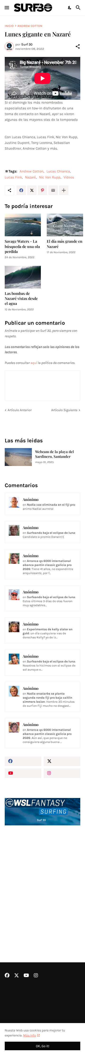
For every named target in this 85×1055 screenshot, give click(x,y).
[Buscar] (78, 8)
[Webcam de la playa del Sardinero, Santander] (18, 457)
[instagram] (62, 773)
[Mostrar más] (63, 190)
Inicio (9, 25)
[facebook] (23, 761)
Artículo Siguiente (64, 410)
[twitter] (62, 761)
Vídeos (69, 177)
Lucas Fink (13, 177)
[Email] (53, 190)
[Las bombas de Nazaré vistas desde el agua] (23, 277)
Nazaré (30, 177)
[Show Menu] (6, 8)
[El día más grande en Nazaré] (65, 225)
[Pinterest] (42, 190)
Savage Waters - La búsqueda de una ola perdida (22, 246)
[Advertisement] (42, 881)
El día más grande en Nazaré (64, 244)
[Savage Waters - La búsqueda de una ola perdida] (23, 225)
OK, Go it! (42, 1046)
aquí (33, 363)
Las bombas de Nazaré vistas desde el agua (21, 298)
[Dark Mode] (70, 8)
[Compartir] (77, 46)
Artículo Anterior (20, 410)
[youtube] (23, 773)
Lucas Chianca (58, 171)
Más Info (29, 1035)
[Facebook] (21, 190)
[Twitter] (32, 190)
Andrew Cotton (29, 25)
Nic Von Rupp (49, 177)
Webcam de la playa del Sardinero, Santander (54, 454)
